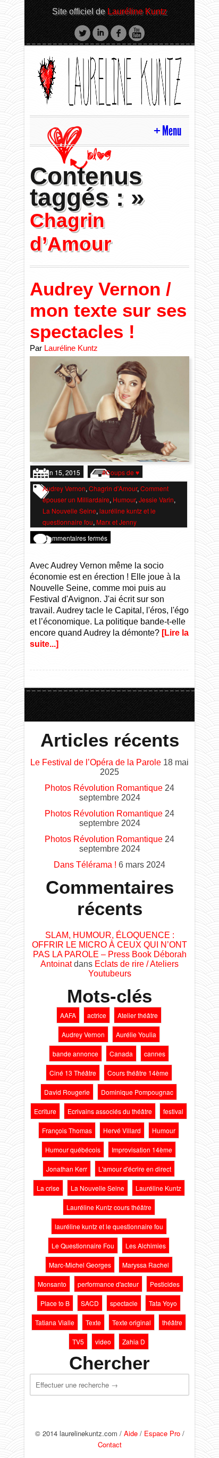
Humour (124, 499)
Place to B (55, 1303)
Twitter (82, 33)
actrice (96, 1015)
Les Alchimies (145, 1245)
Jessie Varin (156, 499)
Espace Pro (162, 1433)
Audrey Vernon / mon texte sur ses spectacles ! (108, 310)
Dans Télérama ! (85, 864)
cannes (154, 1053)
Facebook (119, 33)
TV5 (78, 1341)
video (103, 1341)
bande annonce (75, 1053)
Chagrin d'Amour (113, 488)
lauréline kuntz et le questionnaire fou (109, 1226)
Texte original (131, 1322)
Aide (131, 1433)
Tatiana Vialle (54, 1322)
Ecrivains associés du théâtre (110, 1111)
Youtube (137, 33)
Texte (93, 1322)
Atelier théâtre (137, 1015)
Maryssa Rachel (145, 1264)
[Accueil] (109, 79)
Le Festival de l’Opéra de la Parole (95, 762)
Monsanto (52, 1283)
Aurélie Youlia (136, 1034)
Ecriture (45, 1111)
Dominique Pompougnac (137, 1091)
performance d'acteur (108, 1283)
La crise (48, 1187)
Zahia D (133, 1341)
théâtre (172, 1322)
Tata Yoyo (163, 1303)
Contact (110, 1444)
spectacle (124, 1303)
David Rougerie (67, 1091)
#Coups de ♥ (120, 472)
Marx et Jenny (116, 521)
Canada (121, 1053)
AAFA (68, 1015)
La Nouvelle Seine (69, 510)
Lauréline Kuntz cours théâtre (108, 1207)
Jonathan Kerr (66, 1168)
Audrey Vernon (64, 488)
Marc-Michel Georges (80, 1264)
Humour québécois (72, 1149)
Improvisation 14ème (142, 1149)
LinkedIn (100, 33)
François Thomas (67, 1130)
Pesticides (165, 1283)
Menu (171, 131)
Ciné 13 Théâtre (72, 1072)
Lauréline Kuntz (137, 11)
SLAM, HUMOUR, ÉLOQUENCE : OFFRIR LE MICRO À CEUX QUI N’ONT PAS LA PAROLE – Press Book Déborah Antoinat (109, 949)
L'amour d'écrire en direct (134, 1168)
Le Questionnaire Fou (83, 1245)
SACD (90, 1303)
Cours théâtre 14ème (138, 1072)
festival (173, 1111)
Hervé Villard (122, 1130)
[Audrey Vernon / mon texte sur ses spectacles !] (109, 408)
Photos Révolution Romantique (104, 787)
